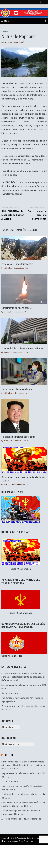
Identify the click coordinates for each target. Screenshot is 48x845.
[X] (43, 2)
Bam (32, 841)
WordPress (23, 841)
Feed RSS (9, 755)
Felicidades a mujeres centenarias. (18, 436)
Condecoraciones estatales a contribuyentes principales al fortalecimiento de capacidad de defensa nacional (23, 677)
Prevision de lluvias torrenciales (17, 264)
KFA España (20, 42)
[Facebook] (40, 2)
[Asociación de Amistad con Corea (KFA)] (24, 12)
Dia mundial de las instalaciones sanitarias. (22, 348)
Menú (6, 20)
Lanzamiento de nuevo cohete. (16, 307)
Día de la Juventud (10, 693)
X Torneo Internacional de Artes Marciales (21, 818)
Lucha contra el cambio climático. (18, 389)
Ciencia (4, 31)
